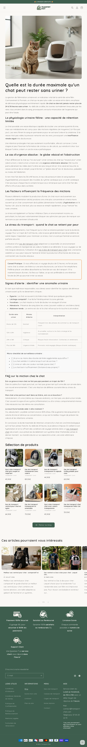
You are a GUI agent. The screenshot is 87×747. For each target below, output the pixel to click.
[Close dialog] (82, 343)
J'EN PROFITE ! (22, 383)
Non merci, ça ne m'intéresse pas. (23, 389)
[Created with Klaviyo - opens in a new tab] (43, 404)
